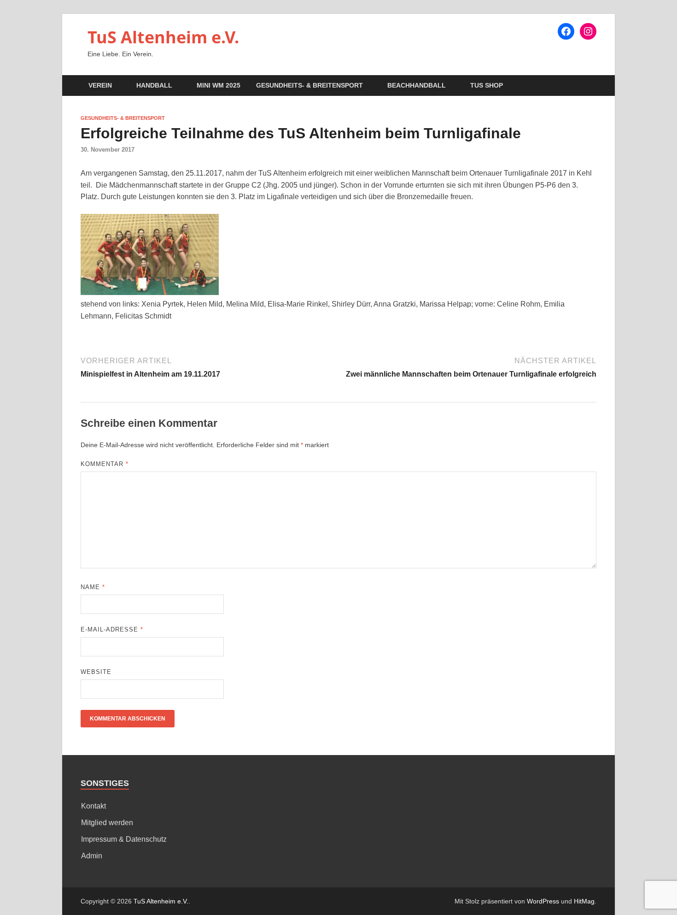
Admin (91, 856)
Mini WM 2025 (218, 85)
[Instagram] (588, 31)
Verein (100, 85)
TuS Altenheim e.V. (163, 37)
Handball (154, 85)
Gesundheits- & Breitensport (309, 85)
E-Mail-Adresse (112, 629)
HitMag (584, 901)
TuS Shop (486, 85)
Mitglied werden (107, 822)
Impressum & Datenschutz (124, 839)
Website (96, 671)
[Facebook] (566, 31)
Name (93, 587)
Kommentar (104, 463)
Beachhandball (416, 85)
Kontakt (93, 806)
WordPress (543, 901)
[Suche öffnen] (592, 86)
